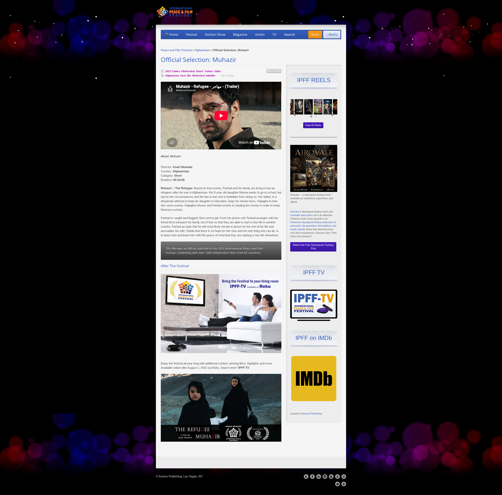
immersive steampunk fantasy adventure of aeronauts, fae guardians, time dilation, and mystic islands (313, 226)
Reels (315, 34)
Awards (289, 34)
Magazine (240, 34)
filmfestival (198, 75)
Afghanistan (202, 50)
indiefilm (210, 75)
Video (217, 71)
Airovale (294, 211)
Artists (260, 34)
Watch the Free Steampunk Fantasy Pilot (313, 246)
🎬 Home (171, 34)
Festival (191, 34)
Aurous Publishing (312, 413)
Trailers (209, 71)
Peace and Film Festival (176, 50)
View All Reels (313, 125)
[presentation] (294, 113)
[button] (311, 116)
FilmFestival (188, 71)
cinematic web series (301, 215)
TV (274, 34)
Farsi (183, 75)
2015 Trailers (172, 71)
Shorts (199, 71)
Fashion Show (215, 34)
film (189, 75)
